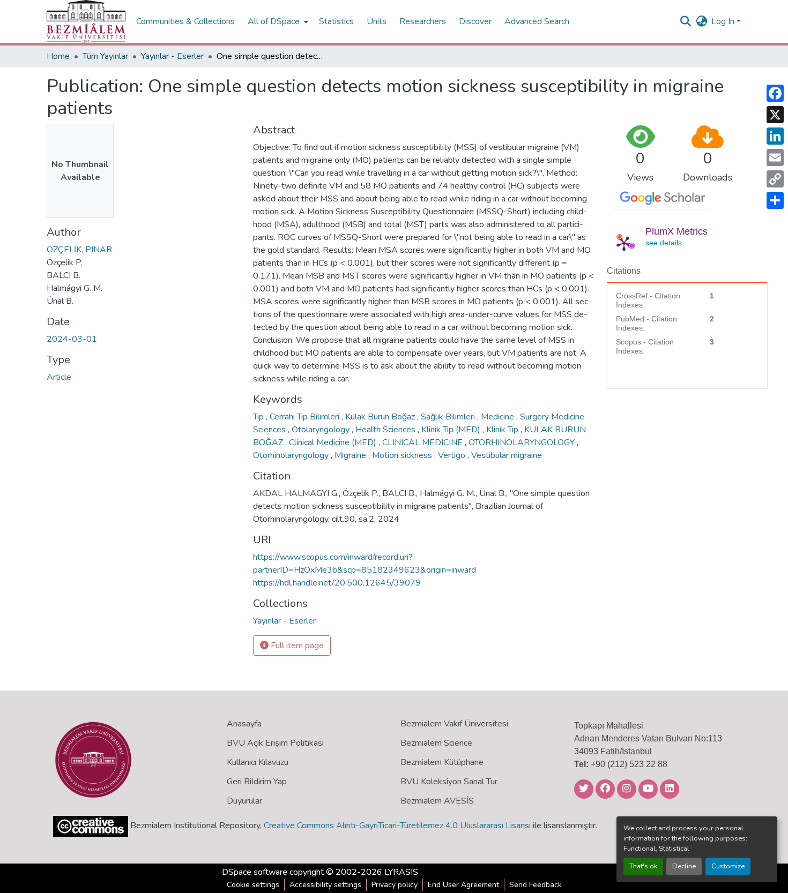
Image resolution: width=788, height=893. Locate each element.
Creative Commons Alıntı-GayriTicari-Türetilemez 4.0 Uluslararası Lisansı (397, 825)
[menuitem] (277, 21)
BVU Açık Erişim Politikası (275, 743)
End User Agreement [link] (463, 885)
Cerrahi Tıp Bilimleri (305, 417)
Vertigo (452, 455)
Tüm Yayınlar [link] (105, 56)
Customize (728, 866)
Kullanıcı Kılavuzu (257, 762)
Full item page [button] (296, 645)
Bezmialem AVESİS (437, 801)
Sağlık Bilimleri (449, 417)
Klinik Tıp (503, 430)
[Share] (775, 200)
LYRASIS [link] (401, 872)
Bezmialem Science (436, 743)
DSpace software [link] (254, 872)
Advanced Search (536, 21)
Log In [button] (724, 21)
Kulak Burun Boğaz (381, 417)
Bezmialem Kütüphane (442, 762)
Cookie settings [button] (253, 885)
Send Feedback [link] (535, 885)
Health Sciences (386, 430)
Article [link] (59, 377)
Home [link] (58, 56)
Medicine (498, 417)
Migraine (351, 455)
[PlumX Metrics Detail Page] (624, 243)
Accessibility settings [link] (325, 885)
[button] (86, 21)
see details (663, 242)
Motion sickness (403, 455)
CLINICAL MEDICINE (423, 442)
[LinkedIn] (775, 136)
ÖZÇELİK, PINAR (79, 250)
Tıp (259, 417)
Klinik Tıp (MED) (451, 430)
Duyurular (244, 801)
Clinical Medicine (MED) (333, 442)
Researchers (422, 21)
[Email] (775, 157)
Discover (475, 21)
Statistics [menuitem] (336, 21)
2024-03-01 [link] (72, 339)
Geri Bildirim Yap (257, 781)
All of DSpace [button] (274, 21)
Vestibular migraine (506, 455)
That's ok (643, 866)
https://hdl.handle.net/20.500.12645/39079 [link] (337, 583)
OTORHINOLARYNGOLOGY (523, 442)
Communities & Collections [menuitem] (185, 21)
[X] (775, 114)
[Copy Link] (775, 179)
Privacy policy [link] (394, 885)
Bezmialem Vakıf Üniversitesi (454, 723)
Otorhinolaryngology (292, 455)
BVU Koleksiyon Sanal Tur (448, 781)
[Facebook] (775, 93)
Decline (684, 866)
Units (376, 21)
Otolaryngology (322, 430)
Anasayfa (244, 723)
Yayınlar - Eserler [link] (172, 56)
